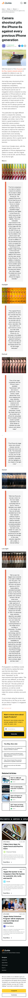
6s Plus (4, 71)
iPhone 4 (15, 9)
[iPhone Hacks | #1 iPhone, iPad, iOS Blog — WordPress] (7, 3)
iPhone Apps (5, 965)
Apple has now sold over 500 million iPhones (12, 766)
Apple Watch (20, 819)
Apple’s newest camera (14, 71)
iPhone (8, 9)
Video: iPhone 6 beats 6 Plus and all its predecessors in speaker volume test (13, 761)
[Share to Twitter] (22, 46)
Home (3, 9)
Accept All (14, 990)
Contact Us (4, 960)
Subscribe (14, 734)
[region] (14, 985)
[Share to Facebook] (19, 46)
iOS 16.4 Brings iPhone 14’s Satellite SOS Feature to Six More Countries (13, 749)
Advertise (4, 970)
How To (3, 967)
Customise (14, 995)
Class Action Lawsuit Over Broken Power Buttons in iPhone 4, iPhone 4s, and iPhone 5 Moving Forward (13, 755)
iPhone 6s (19, 69)
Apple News (7, 819)
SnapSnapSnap (7, 708)
